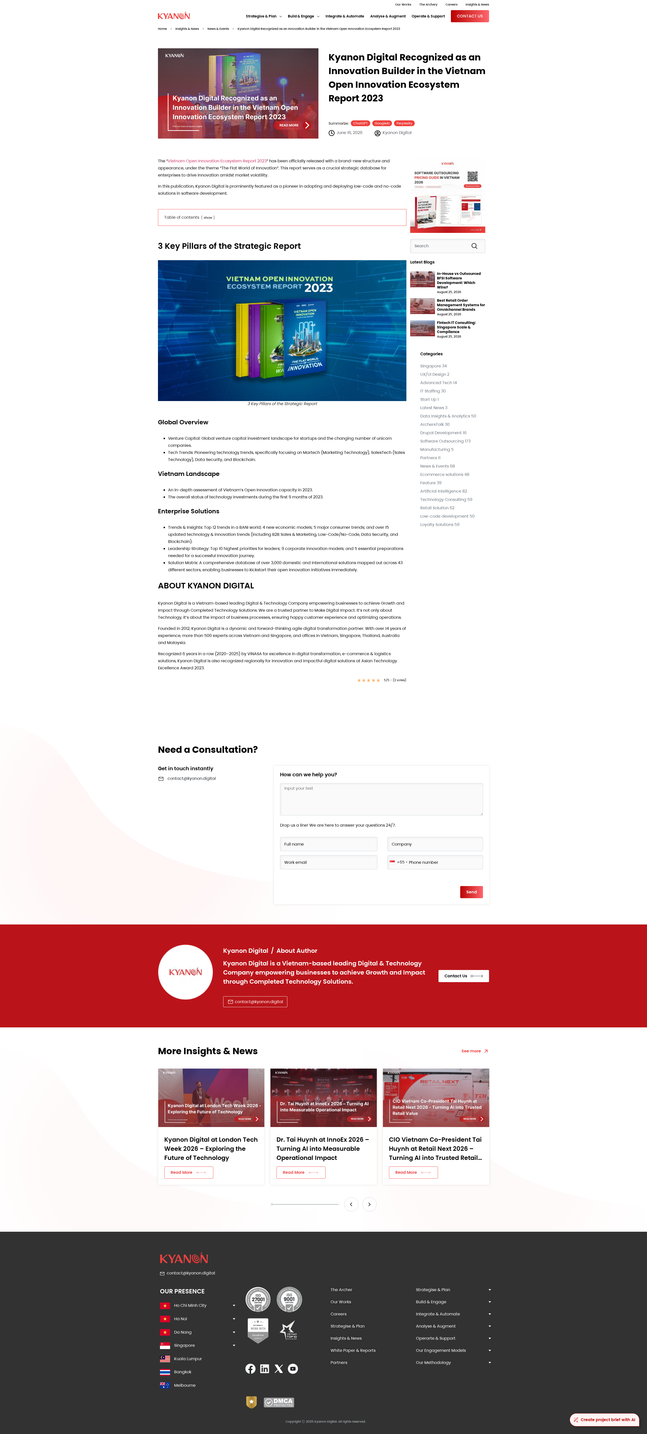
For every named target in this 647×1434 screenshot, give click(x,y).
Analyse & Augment (388, 16)
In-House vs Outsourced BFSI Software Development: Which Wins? (459, 280)
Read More (181, 1172)
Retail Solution (434, 508)
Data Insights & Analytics (445, 416)
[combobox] (448, 246)
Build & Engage (301, 16)
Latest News (432, 408)
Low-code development (444, 516)
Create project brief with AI (608, 1420)
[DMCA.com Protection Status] (279, 1406)
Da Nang (183, 1332)
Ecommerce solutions (441, 474)
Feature (428, 483)
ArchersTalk (432, 424)
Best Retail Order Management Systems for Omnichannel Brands (461, 305)
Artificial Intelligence (440, 491)
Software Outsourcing (442, 441)
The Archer (341, 1290)
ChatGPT (360, 123)
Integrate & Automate (345, 16)
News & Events (218, 29)
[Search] (476, 246)
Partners (428, 458)
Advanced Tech (436, 383)
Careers (451, 4)
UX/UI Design (433, 374)
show (208, 217)
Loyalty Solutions (436, 524)
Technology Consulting (443, 499)
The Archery (428, 4)
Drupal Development (441, 433)
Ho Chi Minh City (190, 1305)
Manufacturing (435, 449)
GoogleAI (382, 123)
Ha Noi (180, 1319)
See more (471, 1051)
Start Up (428, 399)
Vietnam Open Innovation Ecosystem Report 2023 (217, 161)
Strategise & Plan (261, 16)
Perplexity (404, 123)
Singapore (430, 366)
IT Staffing (430, 391)
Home (162, 29)
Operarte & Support (435, 1338)
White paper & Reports (353, 1350)
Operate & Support (428, 16)
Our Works (403, 4)
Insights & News (477, 4)
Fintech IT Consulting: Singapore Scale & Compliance (456, 327)
